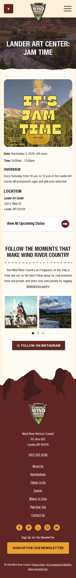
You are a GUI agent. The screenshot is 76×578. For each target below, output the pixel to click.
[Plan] (8, 8)
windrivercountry (21, 299)
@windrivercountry (38, 286)
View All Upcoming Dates (26, 224)
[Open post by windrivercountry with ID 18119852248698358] (55, 312)
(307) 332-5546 (38, 455)
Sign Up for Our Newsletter (38, 548)
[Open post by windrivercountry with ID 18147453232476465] (21, 312)
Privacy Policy (38, 565)
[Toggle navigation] (67, 8)
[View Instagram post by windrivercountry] (34, 324)
